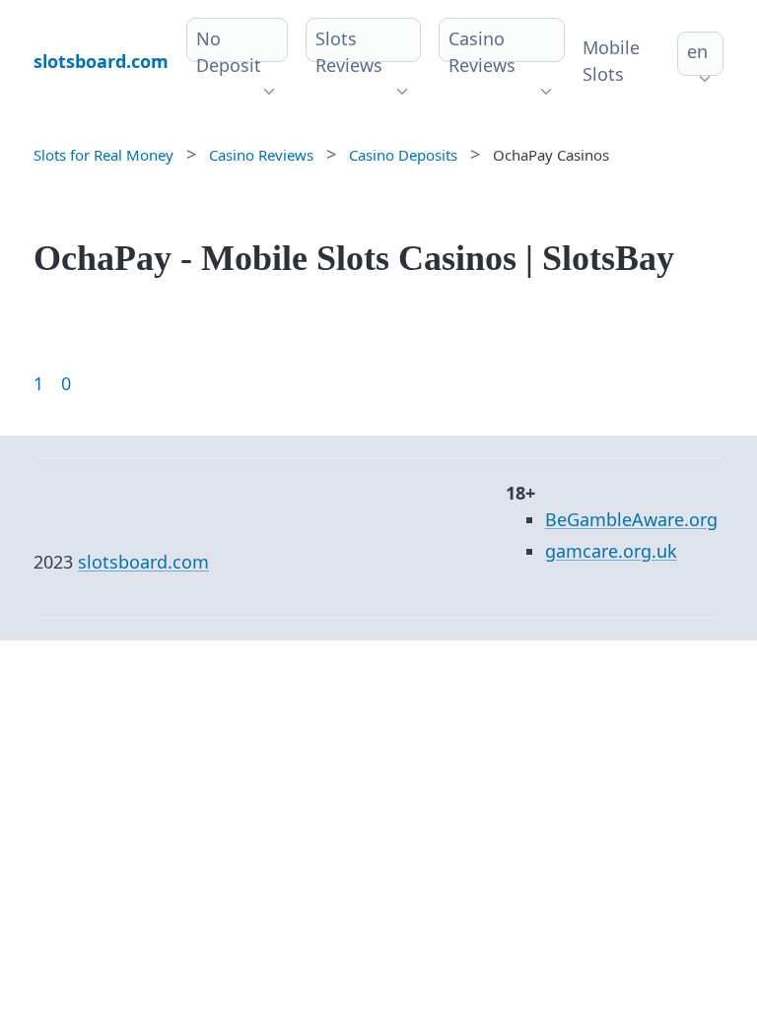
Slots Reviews (348, 52)
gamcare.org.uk (611, 551)
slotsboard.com (143, 561)
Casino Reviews (482, 52)
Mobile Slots (611, 60)
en (697, 51)
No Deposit (228, 52)
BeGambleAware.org (631, 519)
